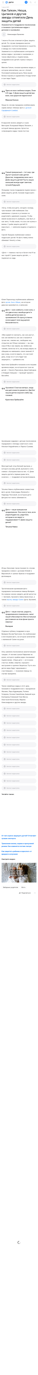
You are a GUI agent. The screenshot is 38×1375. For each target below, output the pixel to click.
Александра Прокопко (15, 34)
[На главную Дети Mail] (10, 2)
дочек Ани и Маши (13, 302)
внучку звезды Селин (15, 600)
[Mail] (6, 2)
